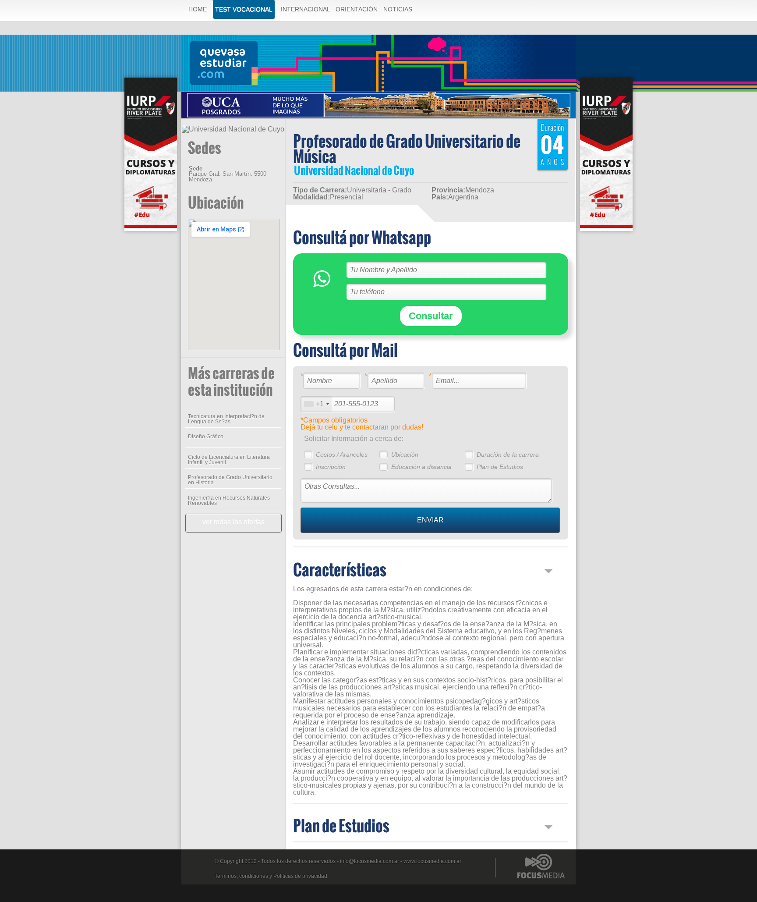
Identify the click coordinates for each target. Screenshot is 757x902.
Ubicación (404, 454)
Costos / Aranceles (342, 454)
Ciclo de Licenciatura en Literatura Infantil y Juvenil (229, 459)
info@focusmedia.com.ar (369, 861)
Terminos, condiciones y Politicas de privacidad (271, 876)
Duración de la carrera (508, 454)
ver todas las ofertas (233, 522)
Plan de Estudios (500, 466)
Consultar (431, 315)
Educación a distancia (421, 466)
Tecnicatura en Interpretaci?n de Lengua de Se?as (226, 419)
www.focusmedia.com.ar (432, 861)
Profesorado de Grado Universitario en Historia (230, 480)
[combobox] (316, 404)
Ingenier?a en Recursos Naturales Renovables (229, 500)
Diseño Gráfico (205, 436)
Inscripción (331, 466)
